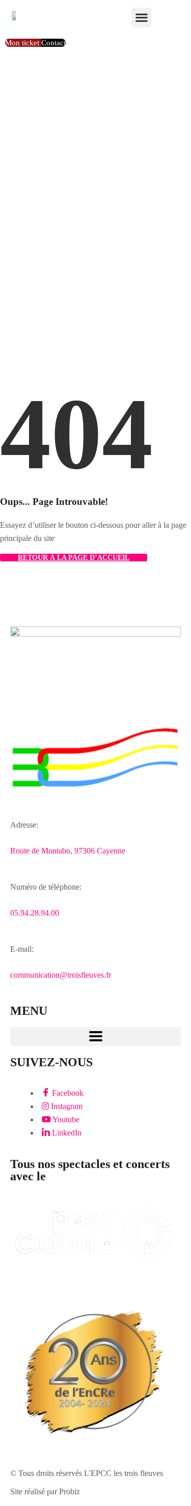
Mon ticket (23, 43)
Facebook (67, 1093)
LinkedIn (65, 1132)
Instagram (66, 1106)
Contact (53, 43)
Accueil (25, 213)
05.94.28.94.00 (34, 912)
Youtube (65, 1119)
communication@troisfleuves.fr (60, 975)
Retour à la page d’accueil (73, 557)
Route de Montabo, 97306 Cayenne (67, 850)
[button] (141, 17)
